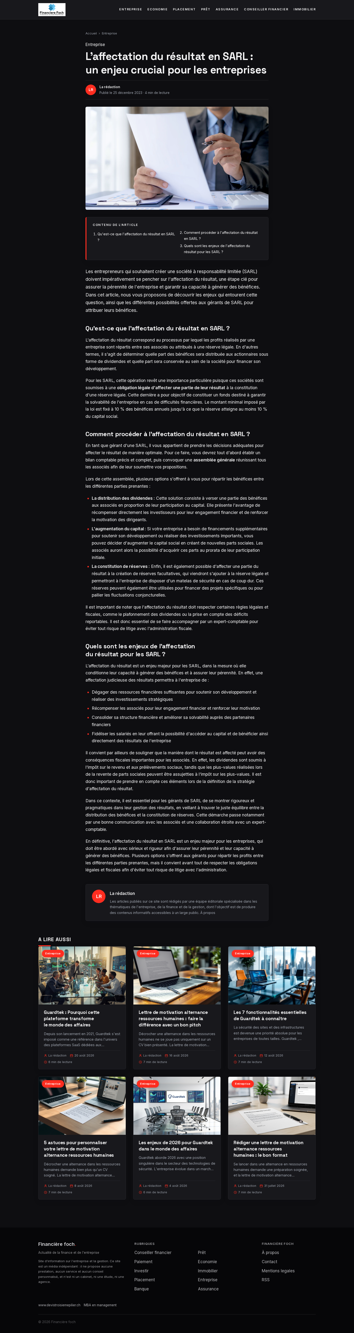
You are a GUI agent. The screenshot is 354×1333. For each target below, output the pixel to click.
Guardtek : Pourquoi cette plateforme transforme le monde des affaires (71, 1018)
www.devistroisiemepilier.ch (59, 1305)
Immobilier (305, 9)
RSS (266, 1279)
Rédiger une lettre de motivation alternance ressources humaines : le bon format (268, 1149)
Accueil (91, 33)
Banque (141, 1289)
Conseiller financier (266, 9)
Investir (141, 1270)
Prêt (205, 9)
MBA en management (100, 1305)
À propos (207, 913)
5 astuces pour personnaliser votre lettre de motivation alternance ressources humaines (79, 1149)
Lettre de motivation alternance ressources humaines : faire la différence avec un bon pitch (173, 1018)
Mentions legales (278, 1270)
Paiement (143, 1261)
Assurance (227, 9)
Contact (269, 1261)
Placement (184, 9)
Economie (157, 9)
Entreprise (130, 9)
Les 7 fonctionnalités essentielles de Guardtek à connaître (270, 1015)
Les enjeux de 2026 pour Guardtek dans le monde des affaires (176, 1146)
